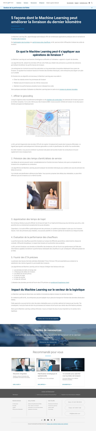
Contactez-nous (83, 3)
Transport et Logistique (52, 405)
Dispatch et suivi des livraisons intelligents (70, 394)
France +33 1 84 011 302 (75, 407)
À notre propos (15, 403)
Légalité (14, 407)
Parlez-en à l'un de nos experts (48, 319)
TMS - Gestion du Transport (33, 405)
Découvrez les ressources (48, 342)
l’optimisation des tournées (21, 42)
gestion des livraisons (19, 39)
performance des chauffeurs (41, 42)
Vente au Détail (51, 407)
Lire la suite (16, 384)
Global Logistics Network (52, 3)
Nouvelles (14, 405)
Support (77, 3)
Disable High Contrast (63, 423)
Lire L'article (41, 384)
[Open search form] (91, 3)
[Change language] (89, 3)
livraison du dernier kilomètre (68, 89)
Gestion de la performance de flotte (16, 8)
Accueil (13, 28)
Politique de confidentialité (18, 409)
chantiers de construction (54, 100)
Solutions (19, 3)
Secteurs (26, 3)
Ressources (34, 3)
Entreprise (41, 3)
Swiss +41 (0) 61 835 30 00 (75, 402)
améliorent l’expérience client (60, 282)
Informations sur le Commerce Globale (35, 407)
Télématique (15, 394)
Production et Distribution (53, 403)
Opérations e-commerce (32, 409)
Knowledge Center (19, 28)
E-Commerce (50, 409)
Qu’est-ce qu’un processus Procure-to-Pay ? (47, 394)
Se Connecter (70, 3)
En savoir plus (66, 384)
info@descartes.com (75, 413)
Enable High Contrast (52, 423)
